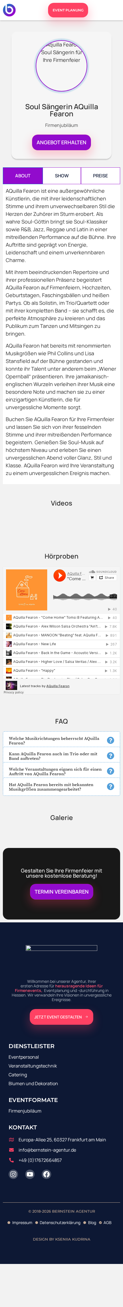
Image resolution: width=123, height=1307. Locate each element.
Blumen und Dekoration (33, 1083)
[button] (61, 740)
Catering (18, 1074)
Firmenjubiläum (25, 1111)
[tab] (23, 175)
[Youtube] (30, 1174)
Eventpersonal (24, 1057)
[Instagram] (13, 1174)
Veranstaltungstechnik (33, 1066)
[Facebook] (46, 1174)
